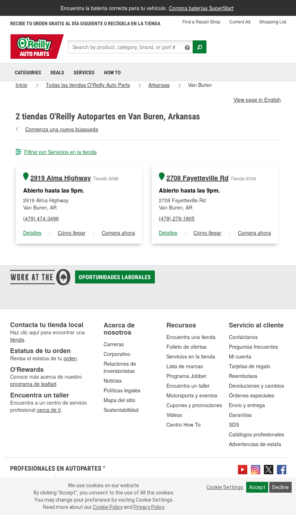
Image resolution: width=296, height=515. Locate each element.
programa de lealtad (33, 383)
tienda (17, 339)
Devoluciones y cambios (256, 385)
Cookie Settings (224, 487)
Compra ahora (118, 232)
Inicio (21, 84)
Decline (280, 487)
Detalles (32, 232)
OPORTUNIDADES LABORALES (115, 277)
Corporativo (117, 353)
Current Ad (240, 21)
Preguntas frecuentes (253, 346)
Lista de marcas (184, 366)
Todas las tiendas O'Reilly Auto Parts (88, 84)
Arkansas (159, 84)
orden (70, 358)
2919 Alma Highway (60, 177)
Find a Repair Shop (201, 21)
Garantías (240, 414)
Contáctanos (243, 336)
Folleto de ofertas (186, 346)
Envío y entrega (247, 405)
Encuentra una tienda (191, 336)
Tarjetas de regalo (249, 366)
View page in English (257, 99)
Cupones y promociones (194, 405)
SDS (234, 424)
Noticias (113, 380)
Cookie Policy (108, 507)
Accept (257, 487)
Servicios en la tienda (190, 356)
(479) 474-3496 (41, 218)
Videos (174, 414)
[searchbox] (130, 46)
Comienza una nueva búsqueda (61, 129)
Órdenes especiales (251, 395)
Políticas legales (122, 390)
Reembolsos (243, 375)
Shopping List (272, 21)
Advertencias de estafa (255, 444)
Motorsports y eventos (191, 395)
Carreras (114, 344)
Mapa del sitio (119, 400)
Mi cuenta (240, 356)
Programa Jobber (186, 375)
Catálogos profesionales (256, 434)
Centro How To (183, 424)
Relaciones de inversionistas (120, 367)
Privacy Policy (149, 507)
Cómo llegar (72, 232)
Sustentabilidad (121, 409)
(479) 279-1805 (177, 218)
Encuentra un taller (188, 385)
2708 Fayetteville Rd (197, 177)
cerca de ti (49, 409)
